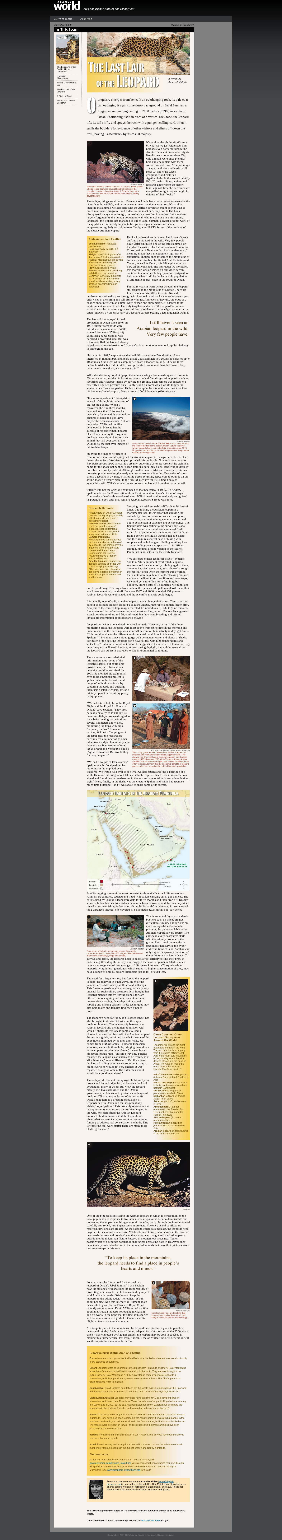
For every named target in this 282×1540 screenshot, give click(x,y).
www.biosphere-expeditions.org (123, 1470)
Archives (86, 18)
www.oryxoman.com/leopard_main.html (110, 1463)
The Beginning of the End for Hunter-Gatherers (66, 69)
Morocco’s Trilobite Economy (66, 101)
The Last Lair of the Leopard (66, 90)
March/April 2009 (150, 1520)
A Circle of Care (64, 96)
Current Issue (63, 18)
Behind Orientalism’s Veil (66, 84)
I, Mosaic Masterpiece (62, 77)
